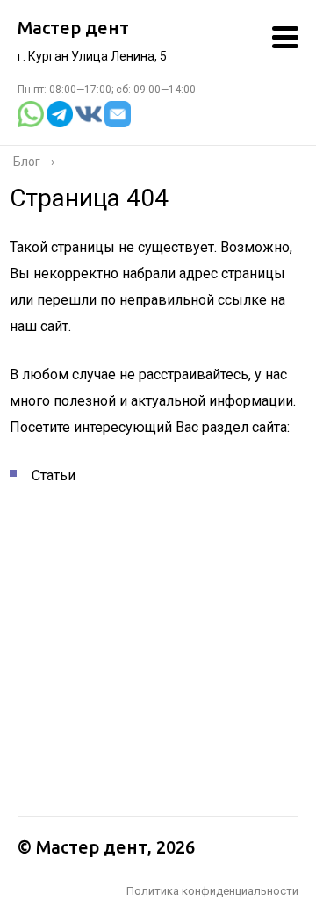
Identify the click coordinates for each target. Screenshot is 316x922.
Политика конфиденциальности (212, 890)
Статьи (53, 475)
